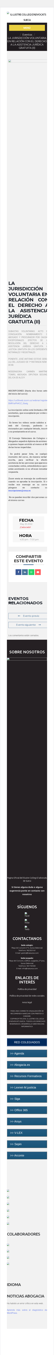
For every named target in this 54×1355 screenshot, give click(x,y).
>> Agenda (17, 1053)
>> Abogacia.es (20, 1064)
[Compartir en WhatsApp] (31, 572)
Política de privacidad (27, 989)
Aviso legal (27, 1002)
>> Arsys (15, 1121)
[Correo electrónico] (38, 572)
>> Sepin (16, 1144)
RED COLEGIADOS (27, 1042)
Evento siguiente (26, 624)
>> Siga (15, 1098)
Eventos (27, 34)
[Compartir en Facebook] (18, 572)
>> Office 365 (19, 1110)
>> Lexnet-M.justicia (23, 1087)
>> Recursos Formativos (26, 1076)
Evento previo (31, 616)
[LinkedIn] (25, 572)
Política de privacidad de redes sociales (27, 996)
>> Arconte (17, 1155)
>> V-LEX (16, 1132)
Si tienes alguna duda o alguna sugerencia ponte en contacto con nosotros (27, 890)
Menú (27, 27)
